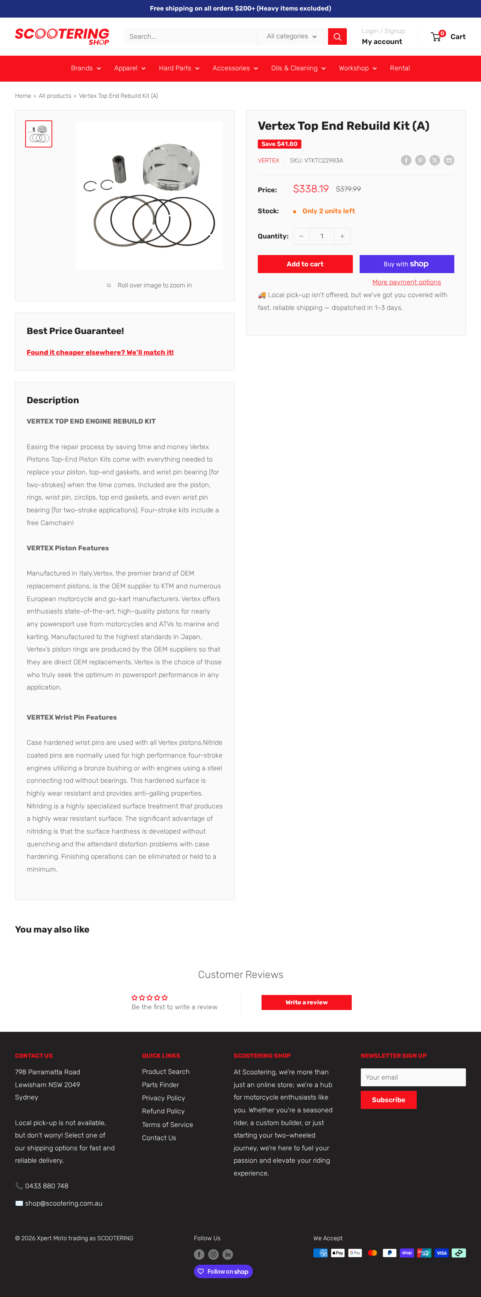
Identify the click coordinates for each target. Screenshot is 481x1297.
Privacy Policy (163, 1098)
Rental (400, 68)
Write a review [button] (307, 1002)
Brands (82, 68)
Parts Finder (160, 1085)
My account (382, 41)
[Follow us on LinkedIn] (227, 1254)
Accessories (231, 68)
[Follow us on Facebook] (199, 1254)
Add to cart (305, 264)
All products (55, 95)
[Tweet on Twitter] (435, 159)
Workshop (354, 68)
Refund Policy (163, 1111)
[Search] (337, 36)
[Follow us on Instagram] (213, 1254)
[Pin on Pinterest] (420, 159)
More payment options (406, 282)
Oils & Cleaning (294, 68)
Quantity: (273, 236)
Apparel (126, 68)
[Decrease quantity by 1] (301, 236)
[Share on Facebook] (406, 159)
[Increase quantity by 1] (342, 236)
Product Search (166, 1072)
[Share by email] (449, 159)
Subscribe (388, 1100)
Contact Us (159, 1138)
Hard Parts (175, 68)
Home (23, 95)
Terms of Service (167, 1125)
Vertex (268, 160)
